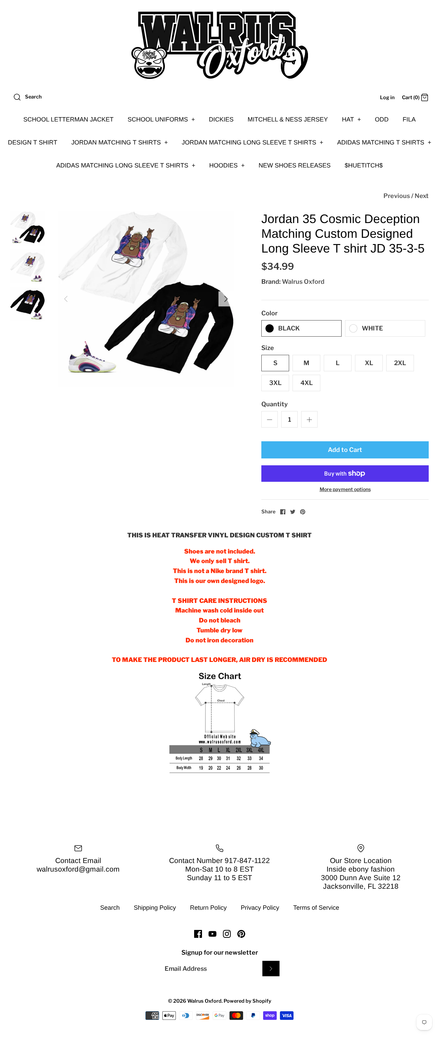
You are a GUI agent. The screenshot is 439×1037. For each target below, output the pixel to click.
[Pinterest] (241, 934)
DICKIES (221, 119)
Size (267, 347)
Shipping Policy (155, 907)
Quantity (274, 404)
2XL (400, 362)
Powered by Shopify (247, 1001)
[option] (146, 299)
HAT (351, 119)
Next (422, 195)
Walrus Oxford (303, 281)
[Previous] (65, 298)
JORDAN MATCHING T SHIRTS (119, 142)
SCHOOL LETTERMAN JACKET (68, 119)
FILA (409, 119)
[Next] (226, 298)
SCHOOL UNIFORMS (161, 119)
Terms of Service (316, 907)
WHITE (372, 328)
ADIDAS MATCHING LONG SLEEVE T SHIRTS (125, 165)
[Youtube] (212, 934)
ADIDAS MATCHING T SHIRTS (384, 142)
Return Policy (208, 907)
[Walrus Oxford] (219, 45)
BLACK (289, 328)
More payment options (345, 489)
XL (369, 362)
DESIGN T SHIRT (32, 142)
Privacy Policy (260, 907)
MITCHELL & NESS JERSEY (288, 119)
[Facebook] (198, 934)
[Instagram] (227, 934)
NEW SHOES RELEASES (295, 165)
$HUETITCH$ (364, 165)
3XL (275, 382)
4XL (306, 382)
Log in (387, 97)
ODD (382, 119)
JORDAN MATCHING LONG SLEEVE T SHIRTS (252, 142)
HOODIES (227, 165)
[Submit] (271, 968)
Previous (396, 195)
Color (269, 313)
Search (110, 907)
